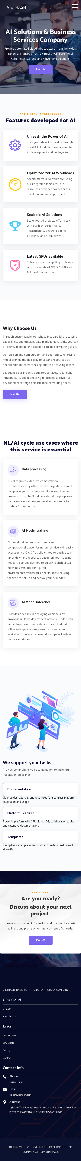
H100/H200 (9, 1017)
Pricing (7, 1050)
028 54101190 (16, 1082)
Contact (7, 1058)
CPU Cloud (8, 1043)
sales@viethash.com (20, 1095)
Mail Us (40, 69)
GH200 (7, 1009)
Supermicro (9, 1035)
